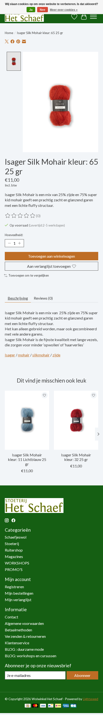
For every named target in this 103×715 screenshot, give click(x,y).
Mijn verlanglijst (18, 599)
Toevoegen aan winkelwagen (51, 256)
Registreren (14, 586)
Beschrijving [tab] (18, 298)
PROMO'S (14, 569)
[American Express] (66, 706)
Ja (31, 10)
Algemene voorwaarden (24, 623)
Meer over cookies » (64, 10)
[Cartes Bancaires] (73, 706)
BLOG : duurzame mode (24, 649)
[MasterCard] (35, 706)
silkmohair (41, 355)
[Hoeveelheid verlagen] (9, 243)
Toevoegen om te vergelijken (28, 275)
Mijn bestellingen (19, 593)
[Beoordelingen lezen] (20, 216)
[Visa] (43, 706)
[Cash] (28, 706)
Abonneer (82, 675)
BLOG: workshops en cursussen (30, 655)
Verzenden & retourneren (25, 636)
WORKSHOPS (17, 563)
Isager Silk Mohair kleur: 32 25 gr (76, 457)
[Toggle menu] (93, 17)
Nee (42, 10)
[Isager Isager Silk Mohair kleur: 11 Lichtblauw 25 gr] (27, 420)
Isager (10, 355)
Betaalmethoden (18, 630)
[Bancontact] (51, 706)
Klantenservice (17, 642)
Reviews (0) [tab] (43, 298)
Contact (11, 617)
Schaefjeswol (15, 537)
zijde (56, 355)
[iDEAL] (58, 706)
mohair (23, 355)
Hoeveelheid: (14, 235)
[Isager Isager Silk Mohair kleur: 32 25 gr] (76, 420)
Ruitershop (14, 550)
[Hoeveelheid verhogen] (19, 243)
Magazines (14, 556)
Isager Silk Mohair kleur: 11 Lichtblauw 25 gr (27, 459)
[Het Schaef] (24, 17)
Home (9, 33)
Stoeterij (12, 543)
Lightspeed (90, 699)
